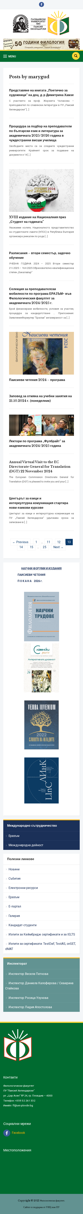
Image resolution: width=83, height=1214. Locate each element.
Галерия (14, 916)
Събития (14, 878)
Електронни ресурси (23, 888)
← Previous (20, 542)
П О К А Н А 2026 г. (30, 581)
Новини (13, 869)
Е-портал (14, 906)
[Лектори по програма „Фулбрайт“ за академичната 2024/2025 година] (41, 425)
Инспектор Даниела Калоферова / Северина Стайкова (39, 985)
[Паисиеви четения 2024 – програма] (41, 353)
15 (31, 547)
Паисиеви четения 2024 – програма (37, 380)
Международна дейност (25, 845)
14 (21, 547)
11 (48, 542)
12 (59, 542)
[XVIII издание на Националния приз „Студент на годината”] (41, 190)
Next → (58, 547)
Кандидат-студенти (22, 925)
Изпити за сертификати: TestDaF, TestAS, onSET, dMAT (40, 946)
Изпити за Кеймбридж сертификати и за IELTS (41, 934)
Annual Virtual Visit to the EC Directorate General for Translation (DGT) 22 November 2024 (39, 466)
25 (44, 547)
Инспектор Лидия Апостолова (30, 1007)
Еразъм (13, 836)
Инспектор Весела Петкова (28, 974)
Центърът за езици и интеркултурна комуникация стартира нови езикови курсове (38, 502)
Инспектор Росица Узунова (28, 998)
